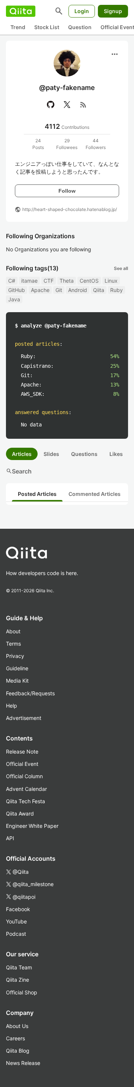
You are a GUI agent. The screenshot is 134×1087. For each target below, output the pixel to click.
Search (19, 471)
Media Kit (17, 680)
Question (80, 27)
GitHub (16, 290)
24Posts (38, 144)
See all (121, 268)
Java (14, 299)
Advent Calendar (26, 789)
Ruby (116, 290)
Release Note (22, 751)
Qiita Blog (17, 1050)
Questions (84, 454)
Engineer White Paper (32, 826)
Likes (116, 454)
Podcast (16, 934)
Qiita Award (20, 813)
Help (11, 705)
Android (77, 290)
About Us (17, 1026)
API (10, 838)
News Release (23, 1063)
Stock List (46, 27)
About (13, 631)
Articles (22, 454)
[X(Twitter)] (67, 104)
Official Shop (21, 992)
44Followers (96, 144)
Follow (67, 191)
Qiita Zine (17, 979)
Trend (17, 27)
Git (58, 290)
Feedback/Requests (30, 693)
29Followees (66, 144)
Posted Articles (37, 494)
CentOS (89, 280)
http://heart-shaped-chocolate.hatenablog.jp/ (69, 209)
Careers (15, 1038)
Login (81, 11)
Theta (67, 280)
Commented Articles (94, 494)
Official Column (24, 776)
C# (11, 280)
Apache (40, 290)
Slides (51, 454)
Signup (113, 11)
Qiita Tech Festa (25, 801)
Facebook (18, 909)
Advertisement (23, 718)
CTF (49, 280)
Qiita (98, 290)
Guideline (17, 668)
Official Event (22, 764)
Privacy (15, 656)
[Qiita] (20, 11)
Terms (13, 643)
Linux (111, 280)
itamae (29, 280)
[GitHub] (50, 104)
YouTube (16, 921)
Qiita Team (19, 967)
